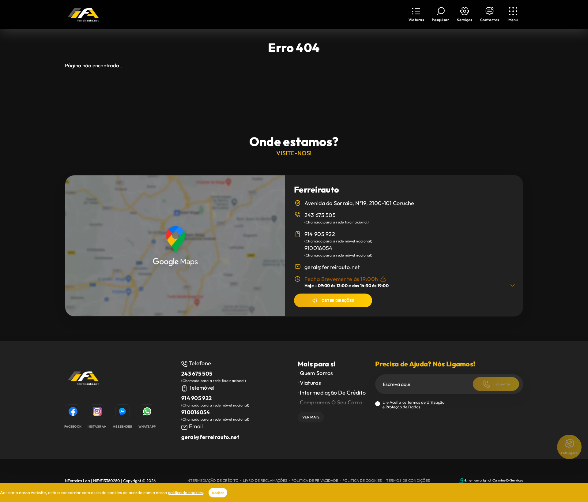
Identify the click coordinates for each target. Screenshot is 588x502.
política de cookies (185, 492)
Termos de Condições (408, 480)
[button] (464, 14)
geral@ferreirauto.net (332, 267)
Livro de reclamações (265, 480)
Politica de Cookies (362, 480)
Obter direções (338, 300)
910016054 (318, 248)
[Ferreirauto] (83, 379)
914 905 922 (319, 234)
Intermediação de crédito (213, 480)
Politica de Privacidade (315, 480)
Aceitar (218, 492)
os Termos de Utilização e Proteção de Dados (413, 404)
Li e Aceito (413, 404)
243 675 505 (320, 215)
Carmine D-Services (507, 480)
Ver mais (310, 417)
